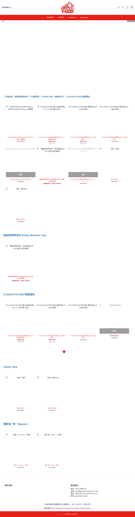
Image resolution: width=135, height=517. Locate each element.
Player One (10, 367)
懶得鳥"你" (59, 96)
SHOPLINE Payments (71, 514)
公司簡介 (61, 17)
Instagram (84, 17)
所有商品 (50, 17)
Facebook (72, 17)
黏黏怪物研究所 (21, 96)
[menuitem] (64, 351)
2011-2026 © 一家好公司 (80, 504)
